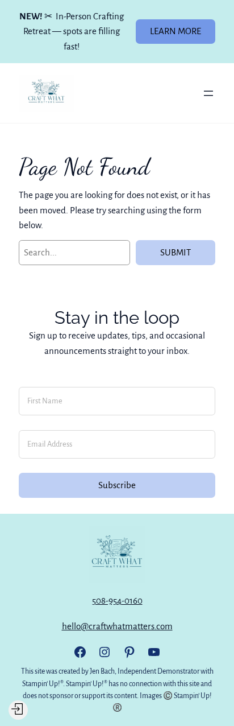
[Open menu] (208, 93)
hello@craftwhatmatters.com (117, 626)
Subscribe (117, 485)
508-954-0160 (117, 600)
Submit (175, 252)
